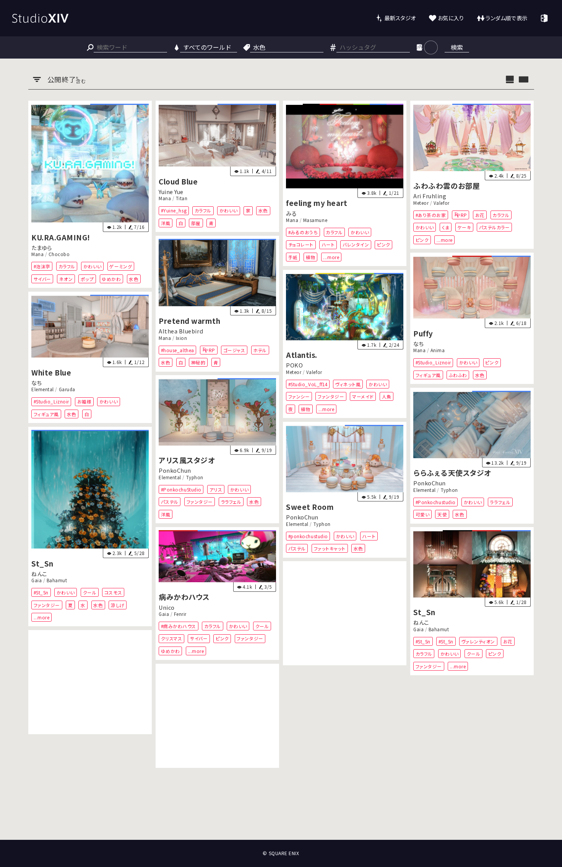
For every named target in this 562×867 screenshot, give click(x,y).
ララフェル (231, 502)
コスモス (113, 592)
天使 (442, 514)
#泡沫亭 (41, 266)
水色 (133, 278)
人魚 (386, 396)
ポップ (87, 278)
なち (418, 344)
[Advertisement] (344, 613)
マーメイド (363, 396)
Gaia (36, 580)
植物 (310, 257)
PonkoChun (175, 471)
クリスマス (171, 638)
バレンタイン (356, 244)
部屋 (196, 223)
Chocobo (59, 254)
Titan (182, 198)
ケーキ (464, 227)
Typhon (194, 477)
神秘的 (198, 362)
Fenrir (180, 614)
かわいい (92, 266)
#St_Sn (40, 592)
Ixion (181, 338)
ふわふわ (458, 374)
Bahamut (56, 580)
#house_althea (177, 350)
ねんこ (39, 574)
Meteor (421, 203)
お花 (480, 215)
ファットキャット (330, 548)
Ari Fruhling (429, 196)
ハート (328, 244)
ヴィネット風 (348, 384)
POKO (294, 365)
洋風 (165, 223)
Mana (37, 254)
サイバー (42, 278)
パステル (169, 502)
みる (291, 213)
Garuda (66, 389)
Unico (167, 607)
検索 (457, 47)
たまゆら (41, 247)
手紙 (293, 257)
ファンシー (299, 396)
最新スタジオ (400, 18)
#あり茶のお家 (431, 215)
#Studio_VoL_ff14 (308, 384)
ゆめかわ (111, 278)
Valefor (442, 203)
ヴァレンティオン (478, 641)
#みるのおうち (303, 232)
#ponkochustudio (308, 536)
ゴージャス (234, 350)
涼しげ (118, 604)
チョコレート (300, 244)
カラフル (66, 266)
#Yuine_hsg (173, 210)
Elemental (42, 389)
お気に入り (451, 18)
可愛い (423, 514)
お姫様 (84, 401)
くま (446, 227)
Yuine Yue (171, 192)
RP (464, 215)
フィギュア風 (428, 374)
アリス (215, 489)
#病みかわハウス (178, 626)
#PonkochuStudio (181, 489)
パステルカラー (494, 227)
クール (89, 592)
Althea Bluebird (181, 331)
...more (331, 257)
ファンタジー (331, 396)
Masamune (315, 220)
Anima (437, 350)
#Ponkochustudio (436, 502)
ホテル (260, 350)
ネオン (66, 278)
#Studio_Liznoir (433, 362)
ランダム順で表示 (506, 18)
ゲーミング (120, 266)
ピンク (383, 244)
